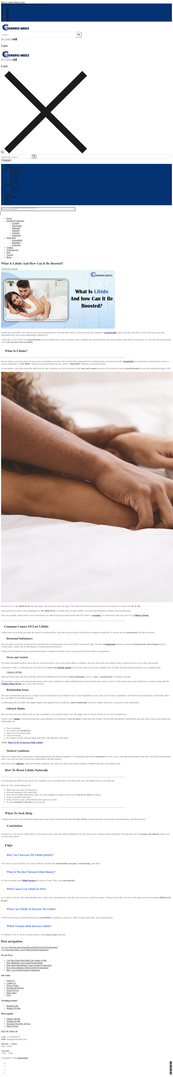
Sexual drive (128, 361)
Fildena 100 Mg (13, 1019)
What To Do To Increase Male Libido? (25, 742)
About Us (10, 981)
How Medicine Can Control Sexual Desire (24, 963)
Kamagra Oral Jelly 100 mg (18, 1024)
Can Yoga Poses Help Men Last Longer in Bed (26, 960)
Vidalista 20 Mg (13, 1021)
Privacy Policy (12, 985)
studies (17, 719)
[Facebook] (7, 9)
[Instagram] (7, 19)
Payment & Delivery (15, 988)
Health (14, 269)
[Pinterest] (7, 16)
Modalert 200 (12, 1006)
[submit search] (33, 156)
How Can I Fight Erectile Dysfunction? (23, 970)
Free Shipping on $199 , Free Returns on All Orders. (24, 5)
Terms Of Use (12, 990)
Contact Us (11, 983)
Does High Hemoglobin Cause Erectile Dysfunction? (29, 965)
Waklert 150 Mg (13, 1008)
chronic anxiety (65, 667)
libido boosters (29, 880)
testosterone (110, 644)
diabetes (20, 763)
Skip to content (7, 2)
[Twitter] (7, 13)
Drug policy (11, 993)
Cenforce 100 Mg (14, 672)
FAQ (8, 995)
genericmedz (22, 1058)
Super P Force (12, 1026)
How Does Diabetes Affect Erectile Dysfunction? (27, 968)
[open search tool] (44, 153)
